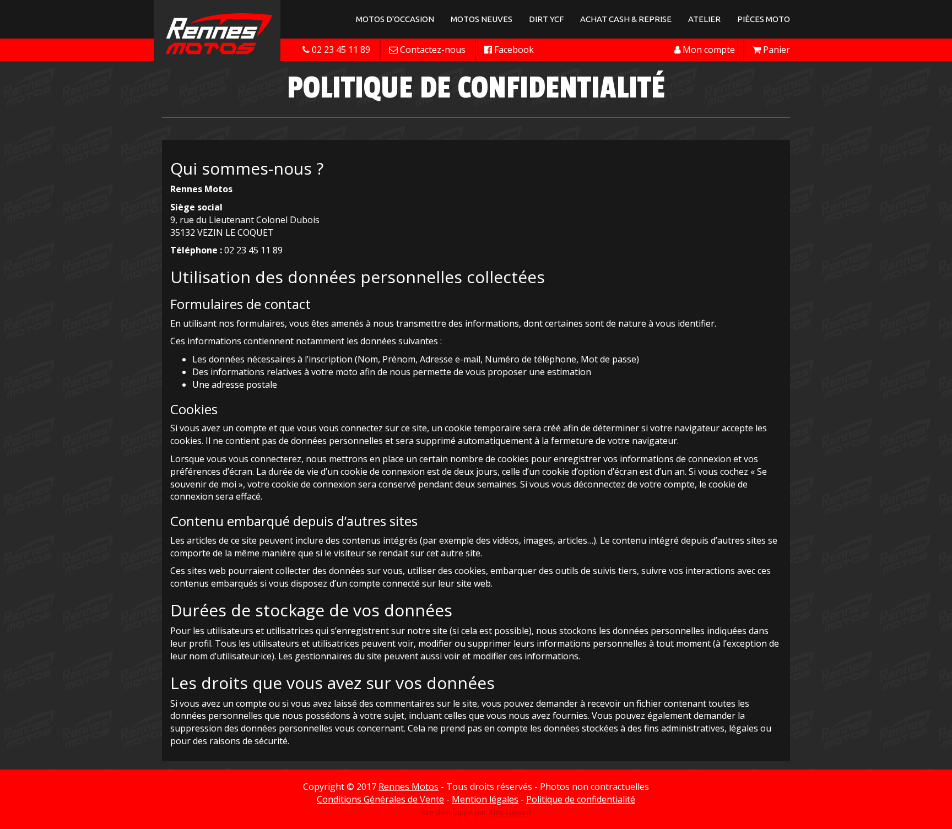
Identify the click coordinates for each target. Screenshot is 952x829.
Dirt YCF (546, 19)
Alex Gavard (510, 812)
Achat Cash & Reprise (626, 19)
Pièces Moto (763, 19)
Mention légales (485, 799)
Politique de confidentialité (580, 799)
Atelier (704, 19)
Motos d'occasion (395, 19)
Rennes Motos (408, 787)
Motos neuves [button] (481, 19)
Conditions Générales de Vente (380, 799)
